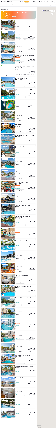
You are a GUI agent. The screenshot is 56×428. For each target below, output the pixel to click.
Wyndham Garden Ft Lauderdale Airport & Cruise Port (18, 139)
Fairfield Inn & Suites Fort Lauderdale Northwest (18, 301)
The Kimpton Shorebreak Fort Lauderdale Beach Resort (18, 256)
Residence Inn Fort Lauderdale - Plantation (18, 290)
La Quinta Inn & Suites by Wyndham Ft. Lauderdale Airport (18, 174)
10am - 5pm (25, 39)
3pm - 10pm (30, 351)
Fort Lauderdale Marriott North (18, 82)
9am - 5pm (20, 85)
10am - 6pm (20, 51)
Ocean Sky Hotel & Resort (18, 198)
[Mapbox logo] (39, 427)
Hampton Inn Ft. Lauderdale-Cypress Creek (18, 313)
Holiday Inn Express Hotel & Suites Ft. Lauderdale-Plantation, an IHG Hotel (18, 336)
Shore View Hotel (18, 393)
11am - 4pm (20, 142)
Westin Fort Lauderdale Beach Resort (18, 163)
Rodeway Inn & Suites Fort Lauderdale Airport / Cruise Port (18, 47)
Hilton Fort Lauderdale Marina (18, 36)
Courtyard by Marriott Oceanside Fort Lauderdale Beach (18, 151)
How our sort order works (4, 9)
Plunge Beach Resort (18, 348)
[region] (46, 217)
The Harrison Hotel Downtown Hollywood (18, 209)
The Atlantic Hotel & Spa (18, 382)
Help (44, 1)
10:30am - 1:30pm (18, 74)
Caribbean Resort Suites (18, 413)
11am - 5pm (31, 236)
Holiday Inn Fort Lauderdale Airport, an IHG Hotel (18, 93)
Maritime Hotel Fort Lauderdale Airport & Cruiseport (18, 403)
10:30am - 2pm (24, 74)
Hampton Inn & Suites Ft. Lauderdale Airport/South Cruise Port (18, 233)
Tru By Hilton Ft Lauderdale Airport (18, 279)
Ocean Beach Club (18, 128)
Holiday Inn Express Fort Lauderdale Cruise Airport (18, 59)
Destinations (34, 1)
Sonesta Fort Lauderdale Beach (18, 244)
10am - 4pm (30, 85)
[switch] (29, 5)
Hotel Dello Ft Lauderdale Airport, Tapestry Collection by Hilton (18, 324)
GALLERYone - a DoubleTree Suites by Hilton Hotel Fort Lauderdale (18, 116)
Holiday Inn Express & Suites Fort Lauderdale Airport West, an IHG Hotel (18, 70)
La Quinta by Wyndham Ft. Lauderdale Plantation (18, 370)
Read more (14, 16)
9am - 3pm (18, 236)
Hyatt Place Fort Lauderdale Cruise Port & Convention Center (18, 221)
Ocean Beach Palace (18, 268)
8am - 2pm (18, 39)
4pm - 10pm (30, 131)
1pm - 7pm (30, 340)
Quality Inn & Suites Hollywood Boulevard (18, 359)
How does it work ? (40, 1)
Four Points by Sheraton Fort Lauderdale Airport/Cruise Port (18, 186)
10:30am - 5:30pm (30, 74)
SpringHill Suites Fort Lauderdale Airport (18, 25)
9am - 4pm (20, 131)
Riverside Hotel (18, 105)
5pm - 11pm (31, 39)
